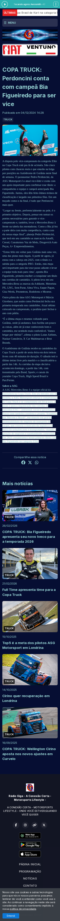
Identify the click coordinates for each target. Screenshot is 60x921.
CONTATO (30, 885)
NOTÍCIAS (30, 878)
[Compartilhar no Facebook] (23, 463)
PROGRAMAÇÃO (30, 871)
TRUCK (7, 119)
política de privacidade (23, 908)
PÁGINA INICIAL (30, 864)
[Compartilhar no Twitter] (30, 463)
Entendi (11, 915)
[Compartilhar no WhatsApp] (37, 463)
